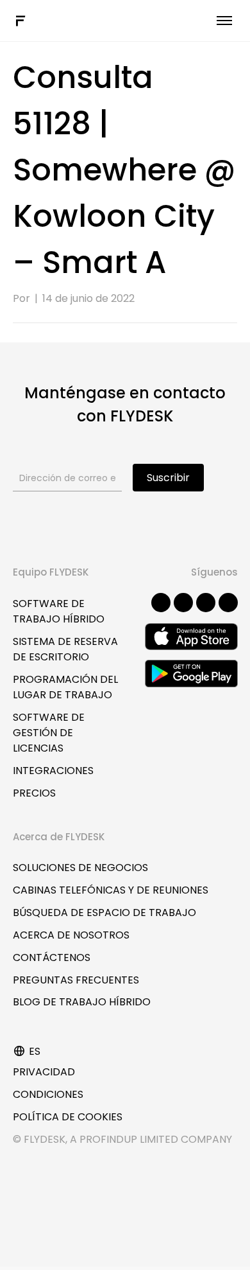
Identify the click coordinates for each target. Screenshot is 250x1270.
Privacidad (44, 1071)
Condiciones (48, 1094)
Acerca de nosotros (71, 935)
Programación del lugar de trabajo (65, 687)
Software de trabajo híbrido (58, 611)
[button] (161, 602)
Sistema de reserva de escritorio (65, 649)
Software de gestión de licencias (49, 732)
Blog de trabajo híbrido (82, 1001)
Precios (34, 793)
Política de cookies (67, 1116)
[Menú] (224, 20)
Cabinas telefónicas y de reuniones (110, 890)
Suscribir (168, 477)
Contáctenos (51, 957)
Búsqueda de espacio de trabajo (104, 912)
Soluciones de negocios (80, 867)
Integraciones (53, 770)
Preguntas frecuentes (76, 980)
